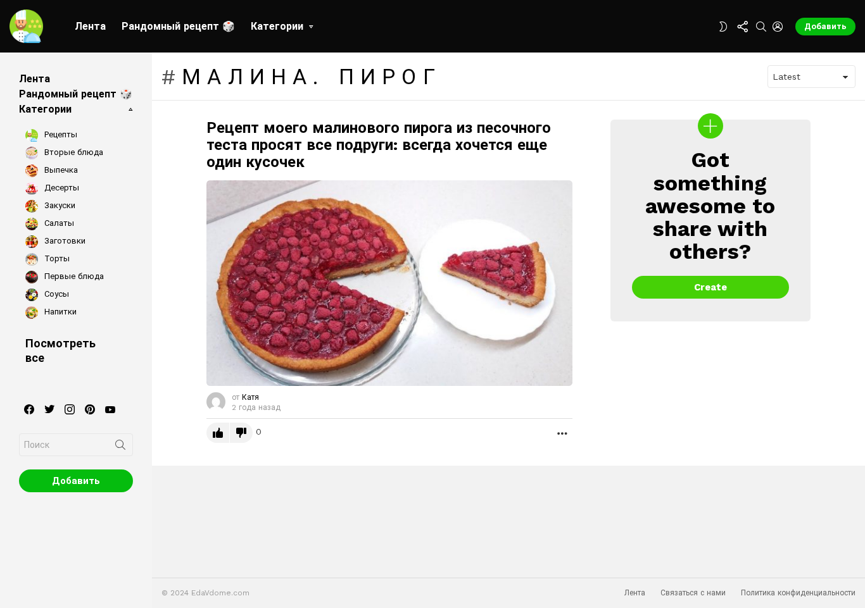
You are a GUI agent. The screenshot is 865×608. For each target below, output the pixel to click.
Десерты (60, 187)
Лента (90, 26)
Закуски (58, 205)
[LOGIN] (778, 26)
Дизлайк (241, 433)
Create (710, 287)
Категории (277, 26)
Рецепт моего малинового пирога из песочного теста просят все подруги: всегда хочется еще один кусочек (378, 145)
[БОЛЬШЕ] (562, 432)
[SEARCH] (761, 26)
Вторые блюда (72, 152)
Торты (56, 258)
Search (120, 447)
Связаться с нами (693, 592)
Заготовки (63, 240)
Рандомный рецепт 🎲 (178, 26)
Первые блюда (73, 276)
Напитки (59, 311)
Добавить (825, 26)
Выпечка (60, 170)
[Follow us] (742, 26)
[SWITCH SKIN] (723, 26)
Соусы (55, 294)
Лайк (217, 433)
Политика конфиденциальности (798, 592)
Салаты (58, 223)
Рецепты (59, 134)
